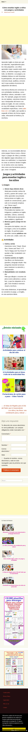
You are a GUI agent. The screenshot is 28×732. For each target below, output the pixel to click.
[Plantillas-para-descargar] (14, 621)
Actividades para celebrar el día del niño (14, 351)
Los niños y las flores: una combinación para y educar (16, 412)
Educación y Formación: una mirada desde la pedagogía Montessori (14, 533)
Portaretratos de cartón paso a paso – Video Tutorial (14, 395)
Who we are (6, 703)
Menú (3, 1)
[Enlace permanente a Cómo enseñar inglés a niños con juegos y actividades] (2, 12)
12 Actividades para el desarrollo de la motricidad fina (14, 373)
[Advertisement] (14, 30)
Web (3, 455)
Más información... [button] (7, 725)
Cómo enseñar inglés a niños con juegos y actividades (14, 559)
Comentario (6, 434)
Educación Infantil (10, 12)
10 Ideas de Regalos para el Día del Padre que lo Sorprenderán (14, 572)
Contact (5, 707)
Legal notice (6, 700)
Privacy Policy (6, 696)
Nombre (5, 445)
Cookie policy (6, 692)
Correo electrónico (6, 450)
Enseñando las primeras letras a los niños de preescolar (14, 586)
